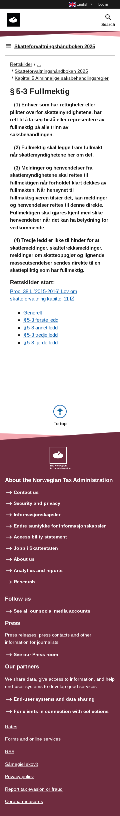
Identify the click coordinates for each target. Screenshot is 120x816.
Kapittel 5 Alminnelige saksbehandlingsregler (62, 78)
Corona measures (24, 801)
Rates (11, 726)
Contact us (26, 492)
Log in (103, 4)
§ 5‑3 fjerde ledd (40, 342)
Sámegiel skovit (21, 764)
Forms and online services (33, 739)
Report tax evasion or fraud (34, 789)
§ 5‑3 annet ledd (40, 327)
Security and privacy (37, 503)
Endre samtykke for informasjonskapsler (60, 525)
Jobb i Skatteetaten (36, 548)
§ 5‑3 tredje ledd (40, 335)
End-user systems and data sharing (54, 699)
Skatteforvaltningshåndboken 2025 (54, 46)
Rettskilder (21, 64)
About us (24, 559)
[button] (80, 4)
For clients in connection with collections (61, 711)
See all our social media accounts (52, 611)
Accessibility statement (40, 536)
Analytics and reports (38, 570)
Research (24, 581)
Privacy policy (19, 776)
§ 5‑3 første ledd (40, 320)
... (39, 64)
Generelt (32, 312)
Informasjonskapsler (37, 514)
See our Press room (36, 654)
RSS (9, 751)
